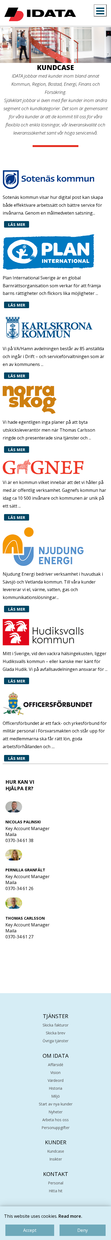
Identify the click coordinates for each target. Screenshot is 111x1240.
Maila (10, 834)
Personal (55, 1182)
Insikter (55, 1159)
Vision (55, 1072)
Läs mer (16, 224)
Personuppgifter (55, 1127)
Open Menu (100, 10)
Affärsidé (55, 1064)
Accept (29, 1230)
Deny (82, 1230)
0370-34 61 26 (19, 888)
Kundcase (55, 1151)
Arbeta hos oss (55, 1119)
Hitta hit (56, 1190)
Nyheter (55, 1111)
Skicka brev (55, 1032)
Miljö (55, 1096)
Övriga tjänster (55, 1040)
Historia (55, 1088)
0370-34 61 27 (19, 937)
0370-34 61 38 (19, 840)
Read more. (70, 1216)
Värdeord (56, 1080)
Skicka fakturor (55, 1025)
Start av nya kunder (55, 1104)
